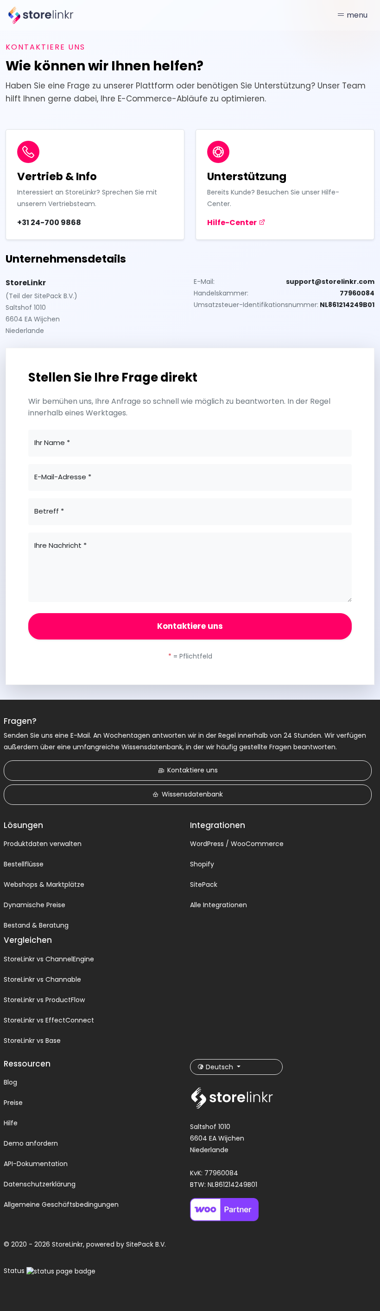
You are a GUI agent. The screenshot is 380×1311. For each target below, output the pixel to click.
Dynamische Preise (34, 905)
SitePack (203, 884)
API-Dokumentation (36, 1163)
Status (15, 1270)
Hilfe (11, 1123)
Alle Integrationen (218, 905)
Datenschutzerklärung (40, 1184)
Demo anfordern (31, 1143)
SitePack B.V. (146, 1244)
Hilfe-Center (232, 222)
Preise (13, 1102)
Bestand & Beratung (36, 925)
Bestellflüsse (24, 864)
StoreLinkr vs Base (32, 1040)
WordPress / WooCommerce (237, 843)
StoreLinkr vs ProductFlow (44, 999)
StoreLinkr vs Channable (42, 979)
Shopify (202, 864)
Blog (10, 1082)
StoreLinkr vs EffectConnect (49, 1020)
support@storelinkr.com (330, 281)
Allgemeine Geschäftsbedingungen (61, 1204)
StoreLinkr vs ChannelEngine (49, 959)
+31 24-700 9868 (49, 222)
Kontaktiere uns (190, 626)
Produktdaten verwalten (43, 843)
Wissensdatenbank (192, 794)
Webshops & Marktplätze (44, 884)
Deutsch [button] (219, 1067)
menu (356, 15)
